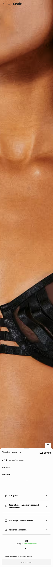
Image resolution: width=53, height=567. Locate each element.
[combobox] (26, 480)
